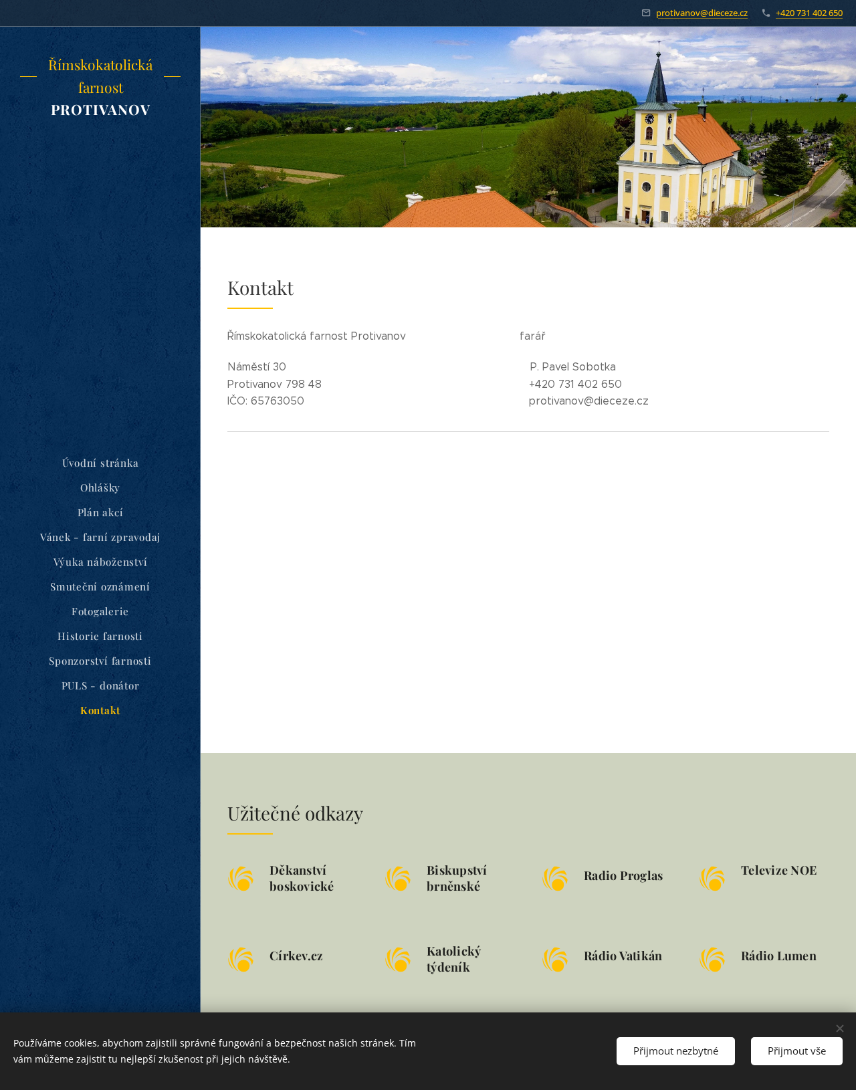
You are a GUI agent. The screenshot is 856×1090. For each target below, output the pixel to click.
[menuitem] (100, 463)
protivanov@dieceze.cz (702, 13)
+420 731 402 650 (809, 13)
